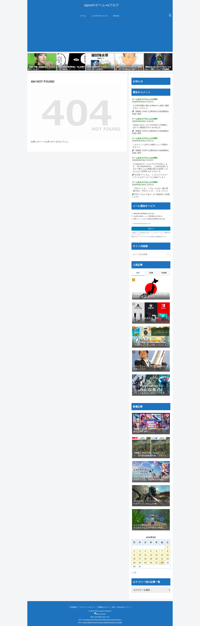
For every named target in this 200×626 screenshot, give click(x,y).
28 (162, 563)
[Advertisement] (100, 35)
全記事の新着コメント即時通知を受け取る (148, 216)
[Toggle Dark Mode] (170, 15)
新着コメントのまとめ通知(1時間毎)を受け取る (149, 219)
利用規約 (73, 607)
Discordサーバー (123, 607)
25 (145, 563)
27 (156, 563)
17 (140, 559)
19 (151, 559)
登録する (151, 228)
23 (134, 563)
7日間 (151, 273)
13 (156, 555)
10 (140, 555)
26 (151, 563)
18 (145, 559)
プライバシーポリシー (87, 607)
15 (167, 555)
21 (162, 559)
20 (156, 559)
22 (167, 559)
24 (140, 563)
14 (162, 555)
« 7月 (133, 572)
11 (145, 555)
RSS (113, 607)
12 (151, 555)
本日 (138, 273)
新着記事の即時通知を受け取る (144, 213)
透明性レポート (103, 607)
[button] (168, 254)
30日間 (163, 273)
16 (134, 559)
